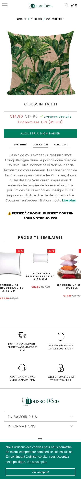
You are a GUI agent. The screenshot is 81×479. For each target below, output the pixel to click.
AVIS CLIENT (61, 144)
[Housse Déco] (40, 7)
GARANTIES (20, 144)
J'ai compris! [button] (40, 472)
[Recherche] (67, 5)
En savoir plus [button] (37, 462)
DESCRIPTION (40, 144)
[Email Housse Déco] (40, 440)
